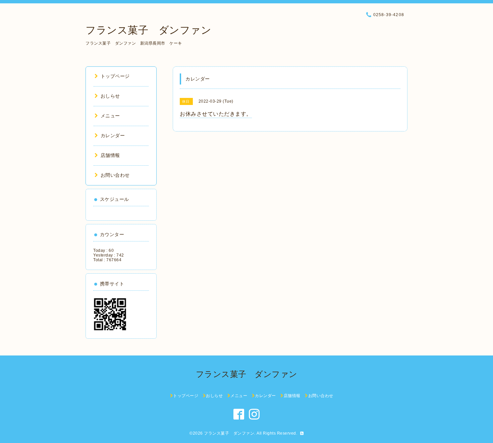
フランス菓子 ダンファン (148, 30)
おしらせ (110, 96)
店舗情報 (110, 155)
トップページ (115, 76)
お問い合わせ (115, 175)
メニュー (110, 115)
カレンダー (113, 135)
